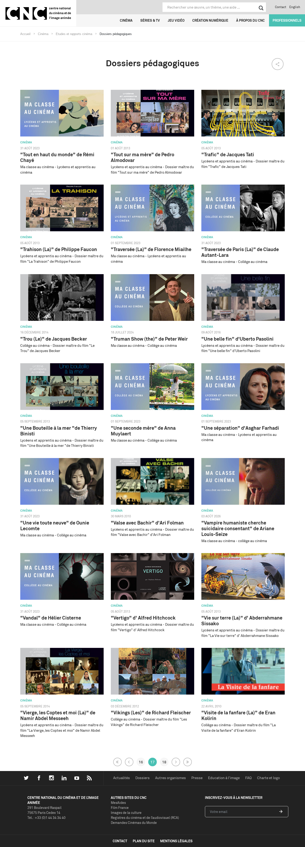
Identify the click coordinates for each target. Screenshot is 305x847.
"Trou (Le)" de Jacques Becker (53, 339)
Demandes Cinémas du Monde (134, 823)
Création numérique (210, 20)
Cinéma (126, 20)
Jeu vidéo (176, 20)
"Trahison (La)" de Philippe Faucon (58, 249)
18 (164, 762)
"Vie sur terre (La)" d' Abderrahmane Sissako (241, 620)
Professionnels (287, 20)
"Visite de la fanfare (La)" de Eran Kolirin (238, 715)
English (294, 7)
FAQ (248, 778)
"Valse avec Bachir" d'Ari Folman (147, 523)
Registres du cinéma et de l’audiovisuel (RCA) (145, 818)
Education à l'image (224, 778)
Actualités (121, 778)
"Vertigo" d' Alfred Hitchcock (143, 618)
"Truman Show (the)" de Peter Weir (149, 339)
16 (141, 762)
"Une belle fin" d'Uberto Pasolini (237, 339)
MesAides (118, 803)
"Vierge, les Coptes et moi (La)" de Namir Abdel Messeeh (57, 715)
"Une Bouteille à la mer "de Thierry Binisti (58, 431)
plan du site (144, 841)
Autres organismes (170, 778)
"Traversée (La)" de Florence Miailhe (151, 249)
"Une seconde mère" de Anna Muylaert (143, 431)
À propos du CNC (250, 20)
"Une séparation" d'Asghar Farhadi (240, 428)
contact (120, 841)
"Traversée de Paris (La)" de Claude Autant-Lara (240, 252)
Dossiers (142, 778)
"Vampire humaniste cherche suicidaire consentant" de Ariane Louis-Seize (237, 528)
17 (152, 762)
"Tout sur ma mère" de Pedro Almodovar (142, 157)
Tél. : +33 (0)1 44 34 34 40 (46, 818)
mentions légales (176, 841)
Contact (280, 7)
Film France (120, 808)
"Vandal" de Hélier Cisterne (50, 618)
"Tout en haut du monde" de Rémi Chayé (57, 157)
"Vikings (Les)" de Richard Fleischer (151, 713)
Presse (197, 778)
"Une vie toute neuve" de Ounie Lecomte (54, 525)
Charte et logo (268, 778)
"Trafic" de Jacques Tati (227, 154)
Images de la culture (126, 813)
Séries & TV (150, 20)
